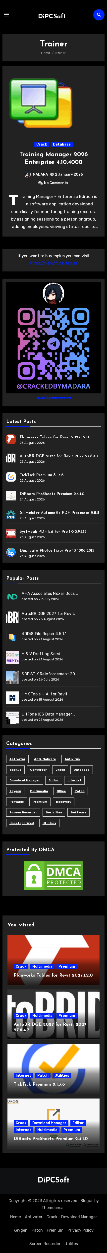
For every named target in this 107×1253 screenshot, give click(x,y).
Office (61, 791)
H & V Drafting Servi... (42, 653)
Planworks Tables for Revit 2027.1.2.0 (54, 437)
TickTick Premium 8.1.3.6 (42, 475)
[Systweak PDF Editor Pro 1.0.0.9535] (11, 533)
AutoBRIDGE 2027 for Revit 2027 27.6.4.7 (59, 456)
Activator (17, 759)
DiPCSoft (52, 16)
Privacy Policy (80, 1230)
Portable (16, 801)
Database (62, 144)
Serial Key (54, 812)
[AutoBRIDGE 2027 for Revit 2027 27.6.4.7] (11, 458)
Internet (74, 780)
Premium (40, 801)
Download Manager (24, 780)
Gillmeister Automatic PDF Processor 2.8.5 (59, 513)
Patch (80, 791)
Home (15, 1217)
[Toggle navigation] (6, 15)
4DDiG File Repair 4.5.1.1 (44, 633)
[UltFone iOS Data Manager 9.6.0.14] (12, 718)
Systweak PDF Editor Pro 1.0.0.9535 (53, 532)
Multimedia (39, 791)
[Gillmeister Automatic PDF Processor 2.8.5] (11, 514)
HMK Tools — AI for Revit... (46, 694)
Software (78, 812)
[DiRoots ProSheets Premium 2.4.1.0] (11, 495)
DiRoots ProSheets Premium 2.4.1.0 (52, 494)
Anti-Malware (45, 759)
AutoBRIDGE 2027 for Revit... (49, 613)
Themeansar (53, 1207)
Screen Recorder (23, 812)
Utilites (71, 1243)
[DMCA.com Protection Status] (53, 875)
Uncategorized (21, 823)
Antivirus (72, 759)
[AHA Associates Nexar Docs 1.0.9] (12, 597)
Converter (38, 769)
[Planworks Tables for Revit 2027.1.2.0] (11, 439)
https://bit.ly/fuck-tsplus (53, 263)
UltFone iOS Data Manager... (48, 714)
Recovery (63, 801)
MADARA (40, 174)
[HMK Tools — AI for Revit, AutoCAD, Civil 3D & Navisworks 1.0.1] (12, 697)
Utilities (49, 823)
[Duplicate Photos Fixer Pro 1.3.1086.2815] (11, 552)
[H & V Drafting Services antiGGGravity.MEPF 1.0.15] (12, 657)
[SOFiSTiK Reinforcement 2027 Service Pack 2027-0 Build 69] (12, 677)
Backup (15, 769)
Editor (54, 780)
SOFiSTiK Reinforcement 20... (50, 674)
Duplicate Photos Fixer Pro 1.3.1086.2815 (57, 551)
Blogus (86, 1200)
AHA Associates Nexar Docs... (50, 593)
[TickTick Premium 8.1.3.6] (11, 477)
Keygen (15, 791)
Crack (41, 144)
